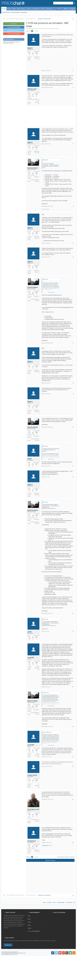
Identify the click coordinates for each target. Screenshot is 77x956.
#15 (73, 686)
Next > (37, 31)
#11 (73, 466)
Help (54, 902)
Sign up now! (14, 23)
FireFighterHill (33, 809)
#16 (73, 726)
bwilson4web (33, 168)
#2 (73, 87)
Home (44, 902)
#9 (73, 393)
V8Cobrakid (32, 89)
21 (36, 816)
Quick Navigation (36, 931)
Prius (43, 8)
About (29, 919)
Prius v (23, 8)
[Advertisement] (57, 58)
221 (29, 816)
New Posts (49, 8)
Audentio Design (13, 954)
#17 (73, 756)
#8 (73, 383)
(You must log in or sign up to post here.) (66, 857)
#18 (73, 766)
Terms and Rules (61, 902)
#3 (73, 143)
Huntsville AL (36, 177)
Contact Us (49, 902)
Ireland (37, 666)
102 (29, 664)
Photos (29, 925)
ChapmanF (32, 841)
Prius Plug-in (36, 8)
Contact (29, 928)
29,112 (29, 175)
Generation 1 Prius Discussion (38, 28)
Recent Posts (24, 12)
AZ (38, 784)
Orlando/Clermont (35, 819)
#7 (73, 342)
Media (8, 8)
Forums (4, 8)
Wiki (14, 8)
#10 (73, 427)
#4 (73, 206)
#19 (73, 799)
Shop (18, 8)
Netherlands (36, 57)
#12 (73, 476)
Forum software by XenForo (13, 953)
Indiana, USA (36, 849)
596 (29, 466)
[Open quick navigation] (73, 18)
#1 (73, 70)
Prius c (28, 8)
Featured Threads (15, 12)
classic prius (32, 775)
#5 (73, 243)
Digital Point (15, 952)
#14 (73, 631)
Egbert (51, 28)
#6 (73, 257)
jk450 (30, 459)
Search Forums (6, 12)
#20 (73, 842)
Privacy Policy (69, 902)
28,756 (29, 848)
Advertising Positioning (6, 952)
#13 (73, 613)
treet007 (31, 657)
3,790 (29, 96)
